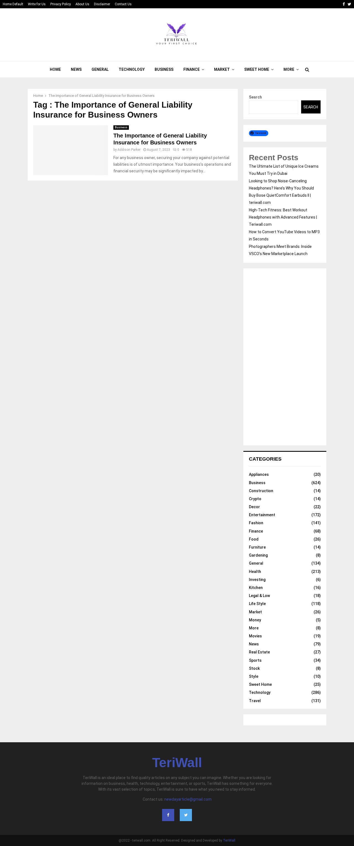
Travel (255, 701)
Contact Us (123, 4)
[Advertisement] (285, 357)
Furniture (257, 547)
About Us (82, 4)
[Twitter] (186, 815)
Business (164, 69)
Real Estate (259, 652)
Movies (255, 636)
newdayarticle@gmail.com (188, 799)
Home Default (13, 4)
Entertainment (262, 515)
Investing (257, 579)
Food (254, 539)
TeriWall (177, 762)
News (76, 69)
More (288, 69)
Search (255, 97)
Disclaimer (102, 4)
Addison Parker (129, 150)
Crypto (255, 499)
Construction (261, 491)
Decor (254, 507)
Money (255, 620)
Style (253, 676)
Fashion (256, 523)
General (100, 69)
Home (55, 69)
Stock (254, 668)
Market (222, 69)
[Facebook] (168, 815)
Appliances (259, 474)
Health (255, 571)
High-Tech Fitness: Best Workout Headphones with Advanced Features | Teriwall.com (283, 217)
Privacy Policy (60, 4)
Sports (255, 660)
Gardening (258, 555)
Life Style (257, 603)
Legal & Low (259, 595)
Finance (191, 69)
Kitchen (256, 587)
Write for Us (37, 4)
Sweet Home (256, 69)
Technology (132, 69)
